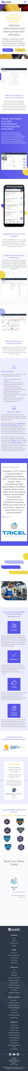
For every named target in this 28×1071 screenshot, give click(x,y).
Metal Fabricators (14, 1040)
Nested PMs (14, 1010)
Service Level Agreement (14, 955)
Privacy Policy (14, 960)
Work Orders (14, 1000)
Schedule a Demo (14, 943)
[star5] (18, 764)
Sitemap (14, 945)
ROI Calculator (14, 990)
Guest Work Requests (14, 1002)
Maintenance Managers (14, 992)
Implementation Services (14, 980)
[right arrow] (26, 780)
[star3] (14, 764)
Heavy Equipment (14, 1042)
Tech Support (14, 975)
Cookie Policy (14, 962)
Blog (14, 970)
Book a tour (20, 50)
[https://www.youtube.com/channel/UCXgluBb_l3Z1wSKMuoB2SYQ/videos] (14, 1054)
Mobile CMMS (14, 1012)
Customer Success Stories (14, 977)
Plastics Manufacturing (14, 1035)
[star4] (16, 764)
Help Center (14, 972)
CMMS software (16, 442)
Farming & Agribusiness (14, 1037)
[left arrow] (2, 780)
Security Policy (14, 957)
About (14, 938)
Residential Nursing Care (14, 1032)
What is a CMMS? (14, 982)
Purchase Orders (14, 1017)
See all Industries (14, 1049)
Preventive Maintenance (14, 987)
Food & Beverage (14, 1027)
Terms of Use (14, 952)
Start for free (7, 50)
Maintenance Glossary (14, 985)
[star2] (12, 764)
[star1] (10, 764)
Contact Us (14, 940)
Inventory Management (14, 1007)
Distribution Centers (14, 1030)
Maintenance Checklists (14, 1015)
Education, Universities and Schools (14, 1045)
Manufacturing (14, 1025)
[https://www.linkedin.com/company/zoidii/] (10, 1054)
